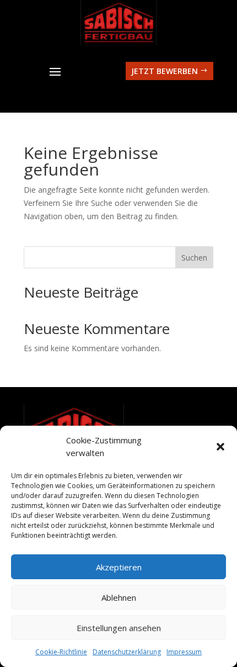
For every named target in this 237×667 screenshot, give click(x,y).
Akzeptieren (119, 567)
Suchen (194, 257)
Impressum (184, 652)
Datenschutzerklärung (127, 652)
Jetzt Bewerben (164, 71)
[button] (220, 446)
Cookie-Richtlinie (61, 652)
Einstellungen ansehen (119, 627)
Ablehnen (118, 597)
